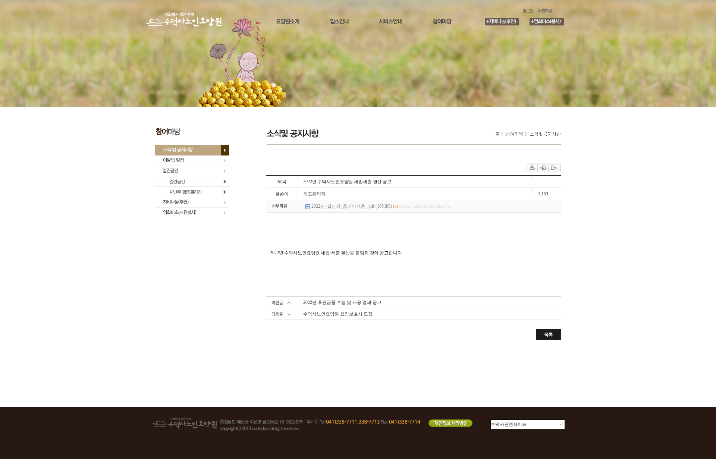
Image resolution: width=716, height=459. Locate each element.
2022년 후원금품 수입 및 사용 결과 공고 (342, 302)
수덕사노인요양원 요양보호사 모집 (338, 314)
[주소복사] (554, 167)
